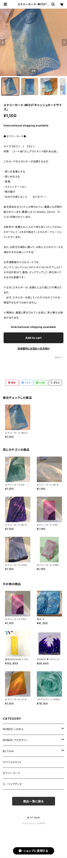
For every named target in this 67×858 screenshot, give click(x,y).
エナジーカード (11, 773)
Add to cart (33, 338)
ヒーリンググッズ (12, 784)
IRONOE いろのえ (13, 729)
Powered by (29, 823)
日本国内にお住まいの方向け (34, 348)
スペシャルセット (12, 762)
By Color (8, 751)
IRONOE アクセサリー (15, 740)
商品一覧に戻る (33, 801)
